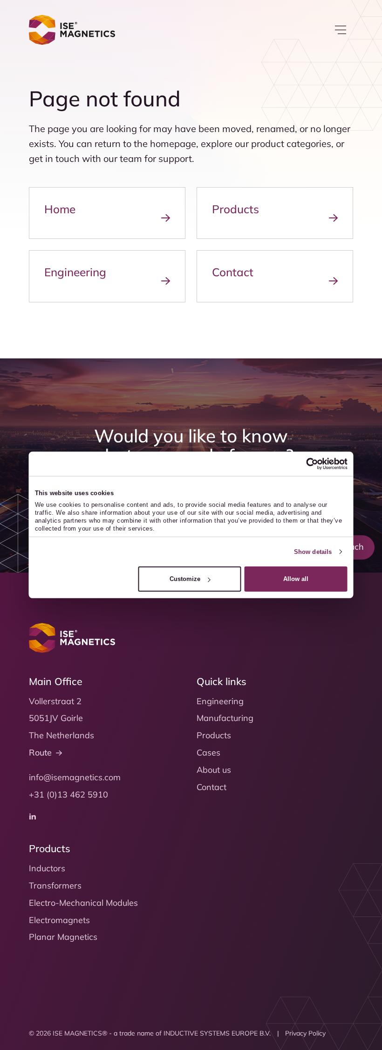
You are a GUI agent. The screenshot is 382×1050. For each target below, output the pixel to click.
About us (214, 769)
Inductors (47, 868)
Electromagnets (59, 920)
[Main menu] (341, 30)
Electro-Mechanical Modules (83, 902)
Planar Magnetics (63, 936)
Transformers (55, 885)
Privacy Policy (305, 1033)
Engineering (220, 701)
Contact (211, 787)
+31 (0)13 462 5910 (68, 794)
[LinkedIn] (32, 816)
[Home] (72, 30)
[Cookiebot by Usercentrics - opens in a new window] (307, 464)
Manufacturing (225, 718)
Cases (208, 752)
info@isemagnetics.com (75, 777)
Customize (185, 578)
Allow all (295, 578)
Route (40, 752)
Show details (313, 551)
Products (214, 735)
